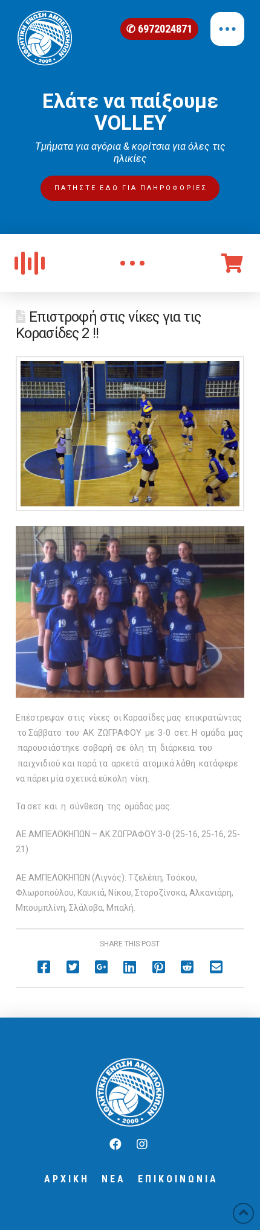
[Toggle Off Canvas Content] (227, 29)
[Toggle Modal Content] (132, 263)
